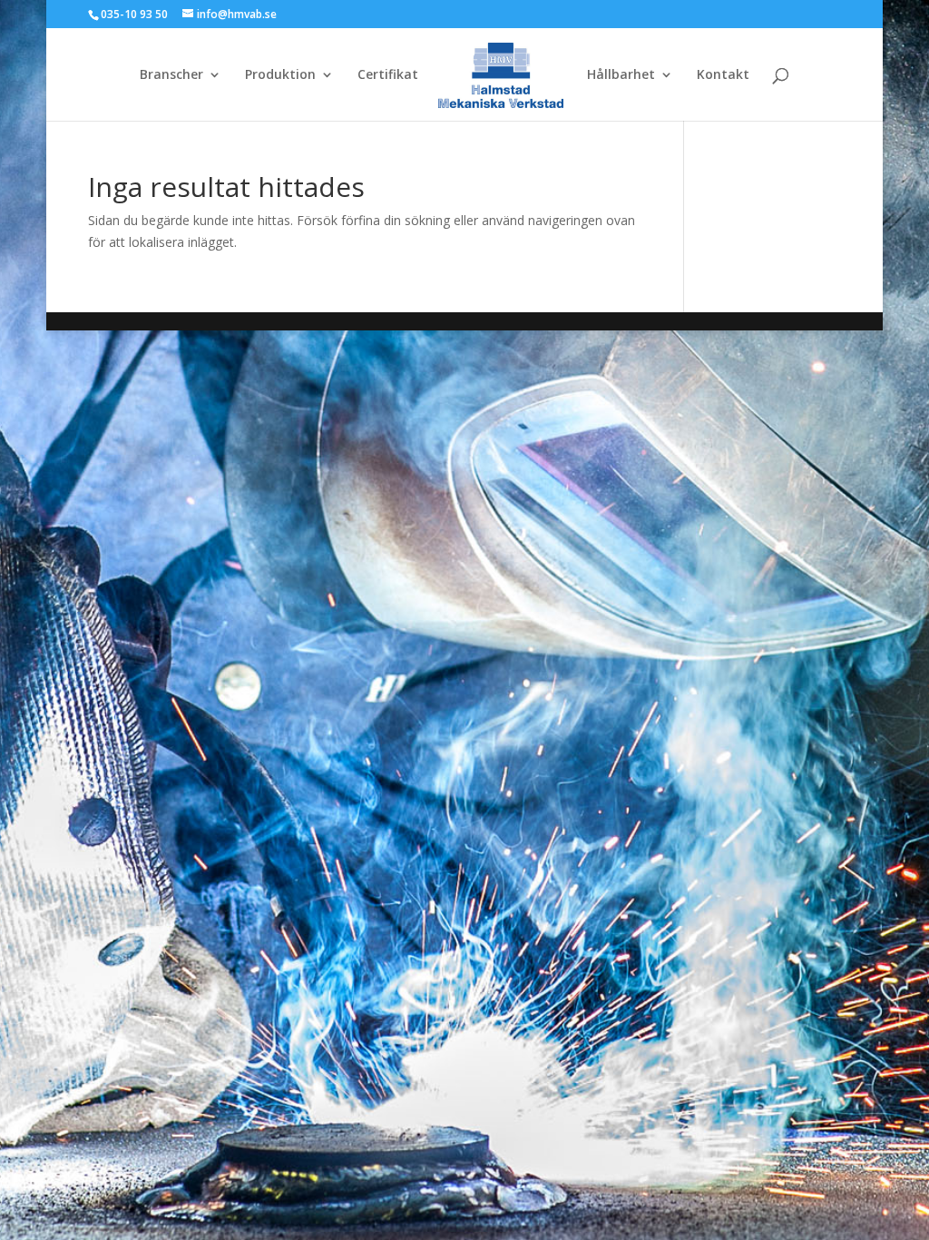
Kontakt (723, 75)
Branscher (171, 75)
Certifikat (387, 75)
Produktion (280, 75)
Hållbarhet (621, 75)
